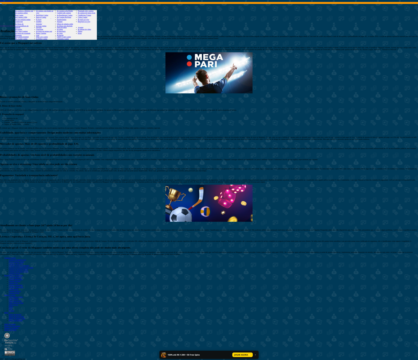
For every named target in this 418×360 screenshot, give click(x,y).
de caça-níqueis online (22, 20)
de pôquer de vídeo (84, 29)
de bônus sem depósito (64, 26)
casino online (20, 7)
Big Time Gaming (21, 31)
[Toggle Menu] (1, 3)
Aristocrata (19, 21)
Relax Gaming (41, 33)
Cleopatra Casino (63, 39)
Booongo (18, 35)
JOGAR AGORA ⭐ (242, 354)
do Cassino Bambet (22, 37)
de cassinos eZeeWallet (65, 11)
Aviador (80, 27)
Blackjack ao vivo (84, 21)
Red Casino (19, 15)
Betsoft (17, 27)
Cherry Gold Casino (64, 37)
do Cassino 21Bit (21, 17)
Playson (39, 27)
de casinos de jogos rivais (86, 13)
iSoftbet (38, 21)
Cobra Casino (82, 17)
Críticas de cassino (22, 12)
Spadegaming (61, 20)
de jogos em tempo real (44, 31)
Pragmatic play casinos (86, 11)
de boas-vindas (41, 26)
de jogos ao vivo (83, 20)
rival (37, 35)
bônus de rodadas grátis (65, 24)
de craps (60, 33)
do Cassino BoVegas (64, 17)
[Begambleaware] (11, 343)
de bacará (60, 35)
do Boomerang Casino (64, 15)
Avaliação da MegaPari (8, 26)
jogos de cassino (22, 16)
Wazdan (59, 21)
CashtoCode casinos (64, 13)
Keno (80, 33)
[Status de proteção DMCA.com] (9, 355)
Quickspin (39, 29)
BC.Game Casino (21, 39)
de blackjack (61, 31)
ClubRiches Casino (84, 15)
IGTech (38, 20)
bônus (18, 21)
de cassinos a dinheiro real (24, 11)
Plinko (80, 31)
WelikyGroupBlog (6, 1)
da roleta (60, 29)
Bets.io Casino (41, 17)
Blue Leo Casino (42, 37)
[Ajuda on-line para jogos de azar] (8, 349)
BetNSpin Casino (42, 15)
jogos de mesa (62, 27)
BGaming (18, 29)
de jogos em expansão (22, 33)
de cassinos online (21, 13)
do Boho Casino (41, 39)
